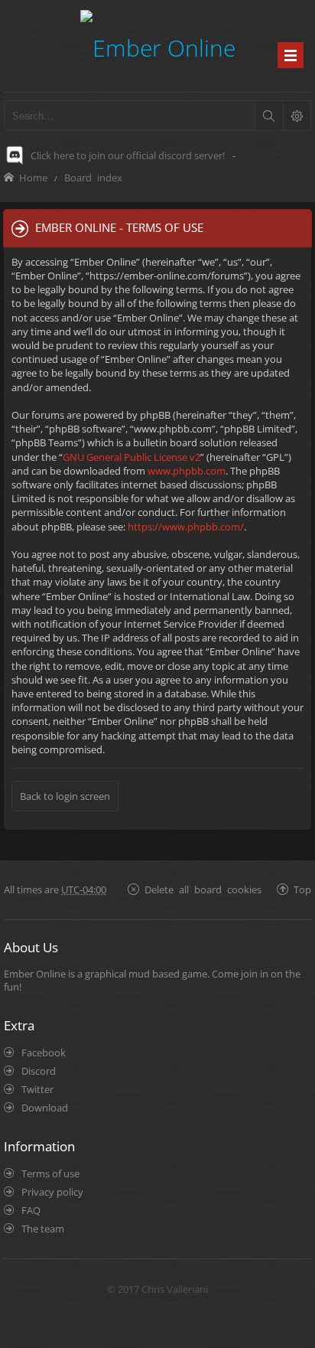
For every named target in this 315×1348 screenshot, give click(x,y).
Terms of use (50, 1173)
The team (42, 1228)
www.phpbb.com (187, 471)
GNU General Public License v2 (131, 457)
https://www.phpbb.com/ (186, 527)
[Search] (268, 115)
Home (33, 177)
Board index (93, 177)
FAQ (31, 1210)
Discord (38, 1071)
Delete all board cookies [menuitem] (203, 889)
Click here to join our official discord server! (128, 155)
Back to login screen (65, 796)
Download (44, 1108)
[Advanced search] (296, 115)
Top (302, 889)
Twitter (37, 1089)
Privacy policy (52, 1192)
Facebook (43, 1052)
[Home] (157, 45)
